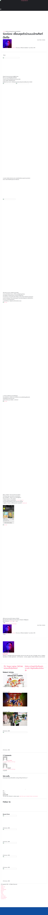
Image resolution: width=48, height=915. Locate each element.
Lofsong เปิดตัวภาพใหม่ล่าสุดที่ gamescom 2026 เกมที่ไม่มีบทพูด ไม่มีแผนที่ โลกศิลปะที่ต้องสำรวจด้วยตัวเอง (23, 878)
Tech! (2, 893)
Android (18, 500)
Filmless (2, 888)
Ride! (2, 892)
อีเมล (4, 792)
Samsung (10, 623)
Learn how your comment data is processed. (28, 796)
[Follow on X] (15, 47)
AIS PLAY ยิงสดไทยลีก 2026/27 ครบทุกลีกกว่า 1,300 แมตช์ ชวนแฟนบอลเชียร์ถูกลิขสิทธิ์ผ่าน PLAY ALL (23, 709)
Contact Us (3, 898)
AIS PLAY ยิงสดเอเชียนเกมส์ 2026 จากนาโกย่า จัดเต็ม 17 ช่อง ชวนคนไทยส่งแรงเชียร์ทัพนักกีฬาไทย (24, 689)
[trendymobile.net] (24, 4)
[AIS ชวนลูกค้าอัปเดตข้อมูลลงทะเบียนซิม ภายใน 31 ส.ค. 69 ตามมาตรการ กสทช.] (15, 732)
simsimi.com (24, 503)
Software (14, 623)
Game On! (3, 886)
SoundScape (3, 889)
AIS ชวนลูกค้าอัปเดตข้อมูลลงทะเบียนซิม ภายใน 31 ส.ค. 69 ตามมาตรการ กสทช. (22, 747)
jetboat (13, 47)
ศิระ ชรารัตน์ (10, 760)
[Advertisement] (24, 20)
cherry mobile (5, 623)
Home (4, 31)
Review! (2, 890)
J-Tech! (2, 894)
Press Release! (4, 897)
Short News (3, 896)
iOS (22, 500)
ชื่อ (4, 790)
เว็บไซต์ (4, 793)
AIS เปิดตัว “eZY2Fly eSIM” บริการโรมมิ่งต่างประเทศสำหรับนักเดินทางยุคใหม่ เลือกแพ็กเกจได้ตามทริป (23, 728)
